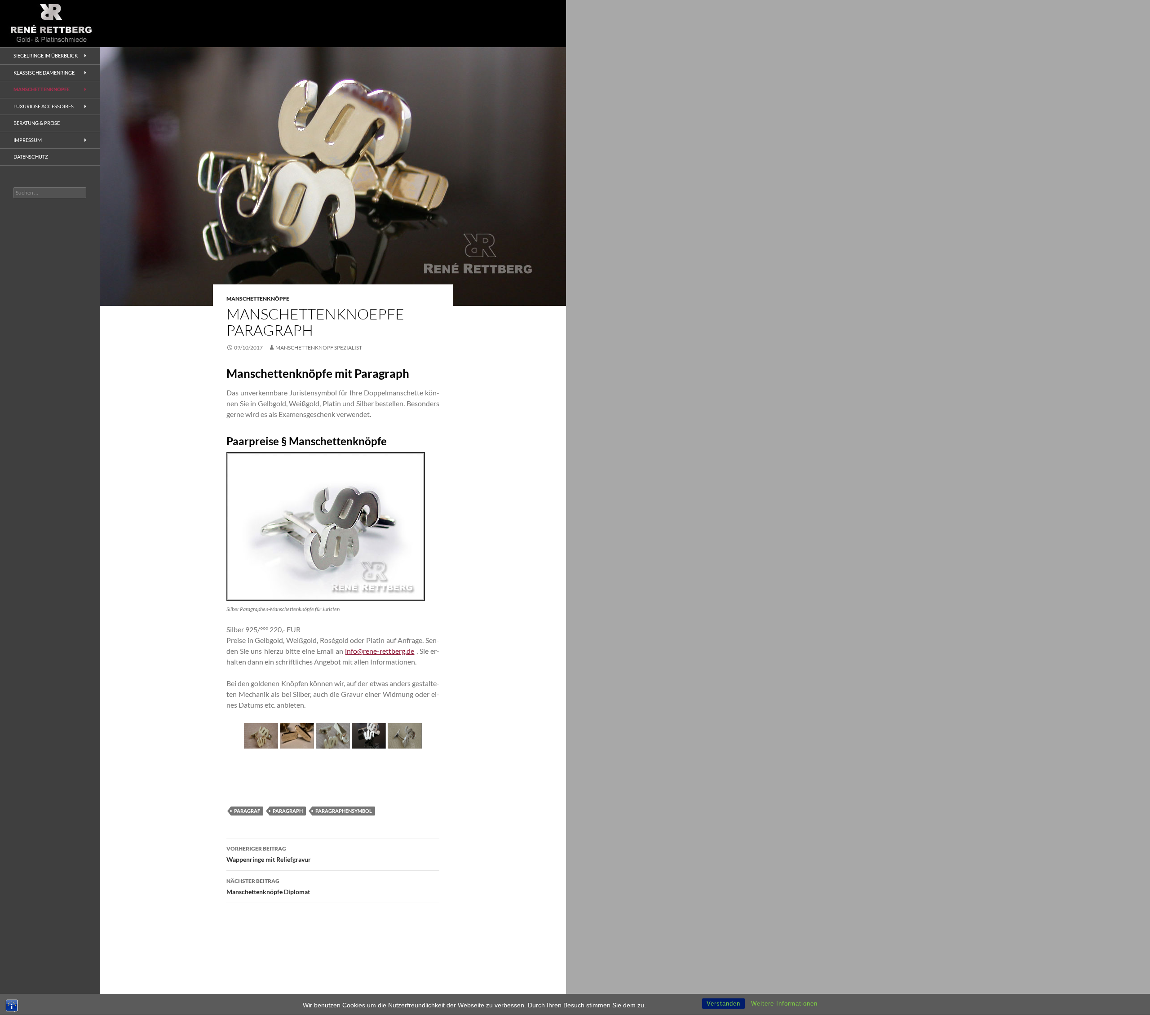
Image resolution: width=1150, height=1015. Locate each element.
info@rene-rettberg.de (379, 651)
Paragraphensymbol (343, 811)
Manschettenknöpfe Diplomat (268, 886)
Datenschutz (30, 157)
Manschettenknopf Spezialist (318, 347)
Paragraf (247, 811)
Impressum (27, 140)
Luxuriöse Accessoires (43, 106)
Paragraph (288, 811)
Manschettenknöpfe (257, 298)
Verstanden (723, 1003)
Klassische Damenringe (44, 72)
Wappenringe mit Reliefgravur (268, 854)
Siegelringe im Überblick (45, 55)
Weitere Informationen (784, 1003)
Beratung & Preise (36, 123)
